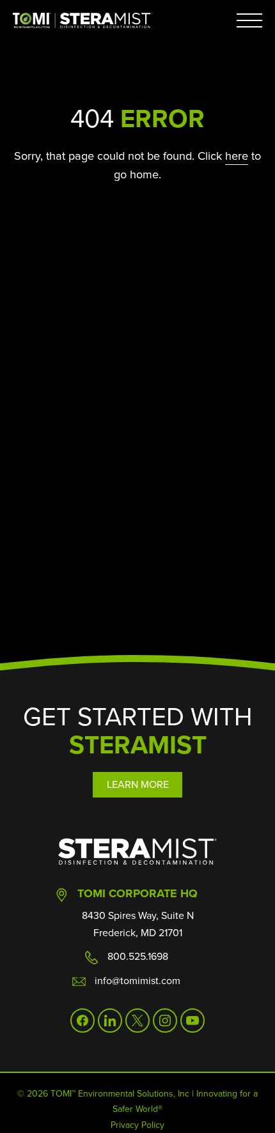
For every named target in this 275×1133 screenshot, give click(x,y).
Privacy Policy (137, 1125)
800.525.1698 (137, 956)
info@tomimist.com (137, 980)
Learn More (138, 784)
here (236, 155)
